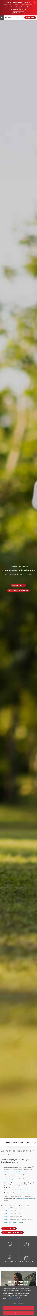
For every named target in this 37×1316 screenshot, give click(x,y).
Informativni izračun (18, 590)
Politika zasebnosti (13, 1298)
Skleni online (18, 585)
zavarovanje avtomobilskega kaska (23, 1185)
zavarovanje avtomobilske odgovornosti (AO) (15, 1171)
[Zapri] (34, 1289)
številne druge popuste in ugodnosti (13, 1222)
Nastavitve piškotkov (18, 1303)
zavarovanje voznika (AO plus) (12, 1178)
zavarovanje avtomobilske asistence (19, 1190)
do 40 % (6, 1213)
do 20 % (6, 1216)
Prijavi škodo (18, 12)
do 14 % (6, 1219)
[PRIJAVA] (22, 17)
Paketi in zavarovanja (14, 1142)
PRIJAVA (22, 17)
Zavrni (18, 1308)
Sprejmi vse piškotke (18, 1313)
